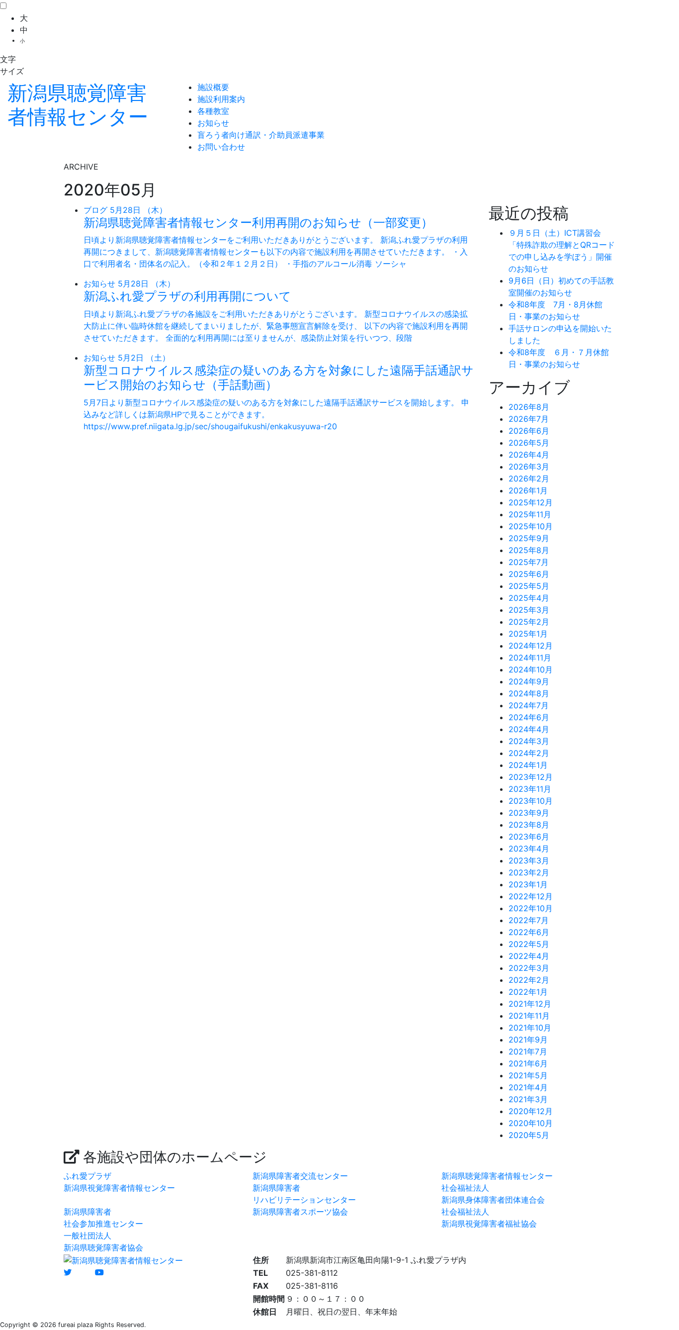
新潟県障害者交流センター (300, 1176)
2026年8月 (529, 407)
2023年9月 (529, 813)
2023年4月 (529, 849)
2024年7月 (529, 705)
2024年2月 (529, 753)
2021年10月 (530, 1028)
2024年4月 (529, 729)
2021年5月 (528, 1075)
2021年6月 (528, 1063)
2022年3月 (529, 968)
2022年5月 (529, 944)
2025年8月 (529, 550)
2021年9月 (528, 1040)
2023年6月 (529, 837)
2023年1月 (528, 884)
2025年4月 (529, 598)
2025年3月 (529, 610)
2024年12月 (531, 646)
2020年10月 (531, 1123)
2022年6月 (529, 932)
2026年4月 (529, 455)
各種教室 (213, 111)
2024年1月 (528, 765)
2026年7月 (529, 419)
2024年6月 (529, 717)
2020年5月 (529, 1135)
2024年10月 (531, 669)
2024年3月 (529, 741)
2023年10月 (531, 801)
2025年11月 (530, 514)
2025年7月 (529, 562)
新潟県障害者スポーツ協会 (300, 1212)
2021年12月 (530, 1004)
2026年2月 (529, 478)
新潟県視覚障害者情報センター (119, 1188)
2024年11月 (530, 658)
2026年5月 (529, 443)
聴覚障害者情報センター (77, 105)
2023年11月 (530, 789)
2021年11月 (529, 1016)
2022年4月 (529, 956)
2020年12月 (531, 1111)
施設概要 (213, 87)
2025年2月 (529, 622)
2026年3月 (529, 467)
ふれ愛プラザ (87, 1176)
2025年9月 (529, 538)
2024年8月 (529, 693)
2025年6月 (529, 574)
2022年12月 (531, 896)
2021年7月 (528, 1051)
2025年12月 (531, 502)
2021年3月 (528, 1099)
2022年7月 (529, 920)
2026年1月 (528, 490)
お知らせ (213, 123)
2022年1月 (528, 992)
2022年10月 (531, 908)
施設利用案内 (221, 99)
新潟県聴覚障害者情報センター (497, 1176)
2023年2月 (529, 872)
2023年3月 (529, 860)
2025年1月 (528, 634)
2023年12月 (531, 777)
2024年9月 (529, 681)
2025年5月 (529, 586)
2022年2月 (529, 980)
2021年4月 (528, 1087)
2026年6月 (529, 431)
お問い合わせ (221, 147)
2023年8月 (529, 825)
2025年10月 (531, 526)
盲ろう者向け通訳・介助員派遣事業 (261, 135)
